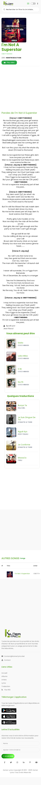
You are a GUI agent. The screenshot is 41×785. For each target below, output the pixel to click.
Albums (4, 676)
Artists (4, 680)
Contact (7, 660)
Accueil (4, 673)
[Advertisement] (20, 88)
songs (22, 558)
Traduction (5, 686)
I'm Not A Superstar (22, 573)
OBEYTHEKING (6, 54)
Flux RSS (7, 690)
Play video (10, 62)
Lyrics (3, 683)
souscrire (9, 756)
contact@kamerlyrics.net (14, 656)
